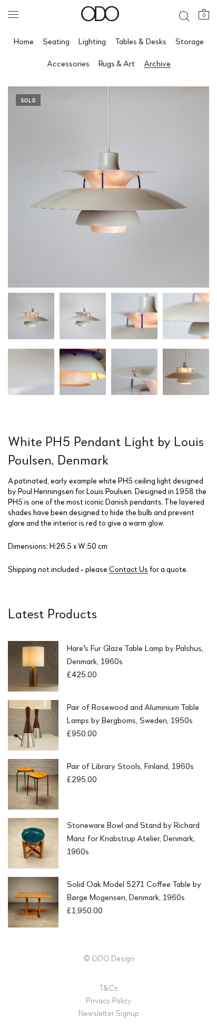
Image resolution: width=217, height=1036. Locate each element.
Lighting (92, 41)
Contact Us (128, 569)
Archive (157, 63)
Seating (56, 41)
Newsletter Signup (108, 1013)
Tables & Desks (140, 41)
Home (24, 41)
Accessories (68, 63)
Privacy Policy (109, 1000)
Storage (189, 41)
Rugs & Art (116, 63)
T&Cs (108, 987)
